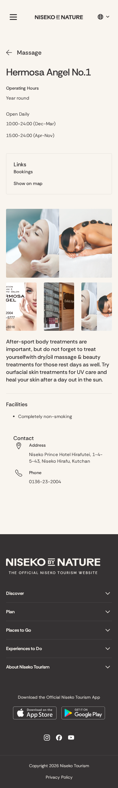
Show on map (28, 183)
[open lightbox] (59, 243)
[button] (12, 17)
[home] (59, 17)
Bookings (23, 172)
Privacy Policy (59, 777)
